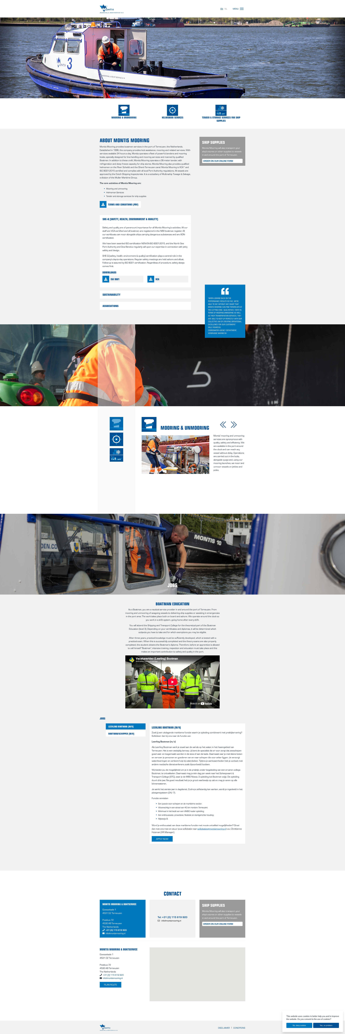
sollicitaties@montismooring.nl (211, 828)
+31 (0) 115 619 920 (116, 930)
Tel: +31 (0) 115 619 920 (172, 917)
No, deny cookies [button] (299, 1025)
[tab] (116, 423)
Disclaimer (224, 1028)
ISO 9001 (115, 279)
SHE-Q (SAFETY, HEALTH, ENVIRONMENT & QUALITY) (130, 219)
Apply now (162, 838)
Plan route (110, 984)
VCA (157, 279)
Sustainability (111, 294)
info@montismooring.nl (115, 933)
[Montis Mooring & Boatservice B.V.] (123, 9)
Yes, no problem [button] (326, 1025)
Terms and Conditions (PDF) (123, 204)
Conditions (239, 1028)
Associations (110, 306)
